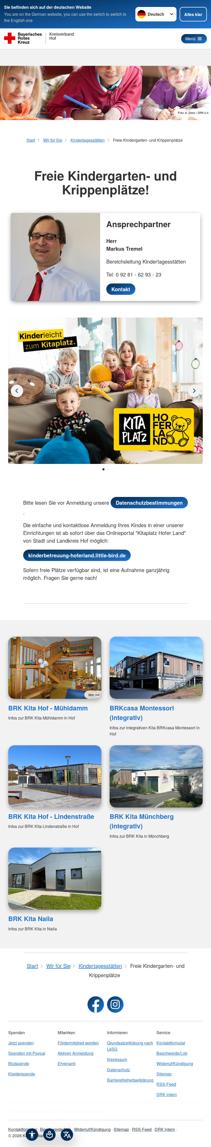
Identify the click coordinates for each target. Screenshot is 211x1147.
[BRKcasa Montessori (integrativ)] (156, 668)
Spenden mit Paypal (26, 1053)
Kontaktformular (170, 1043)
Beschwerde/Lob (171, 1053)
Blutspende (18, 1063)
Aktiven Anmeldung (75, 1053)
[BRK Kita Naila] (54, 879)
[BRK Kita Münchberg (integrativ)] (156, 776)
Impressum (117, 1059)
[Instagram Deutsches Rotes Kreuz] (115, 1004)
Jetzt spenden (21, 1043)
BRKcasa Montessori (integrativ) (142, 712)
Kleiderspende (21, 1074)
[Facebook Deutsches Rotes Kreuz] (95, 1004)
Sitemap (164, 1074)
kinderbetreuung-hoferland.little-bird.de (77, 555)
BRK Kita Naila (30, 918)
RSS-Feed (166, 1084)
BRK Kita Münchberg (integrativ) (142, 821)
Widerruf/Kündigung (174, 1063)
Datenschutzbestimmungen (149, 502)
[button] (103, 469)
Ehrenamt (66, 1063)
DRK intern (166, 1094)
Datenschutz (118, 1070)
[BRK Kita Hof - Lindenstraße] (54, 776)
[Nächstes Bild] (17, 391)
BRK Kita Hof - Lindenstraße (51, 816)
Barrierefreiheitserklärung (130, 1080)
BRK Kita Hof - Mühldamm (48, 708)
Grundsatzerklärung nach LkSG (130, 1046)
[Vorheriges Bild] (194, 391)
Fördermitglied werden (78, 1043)
